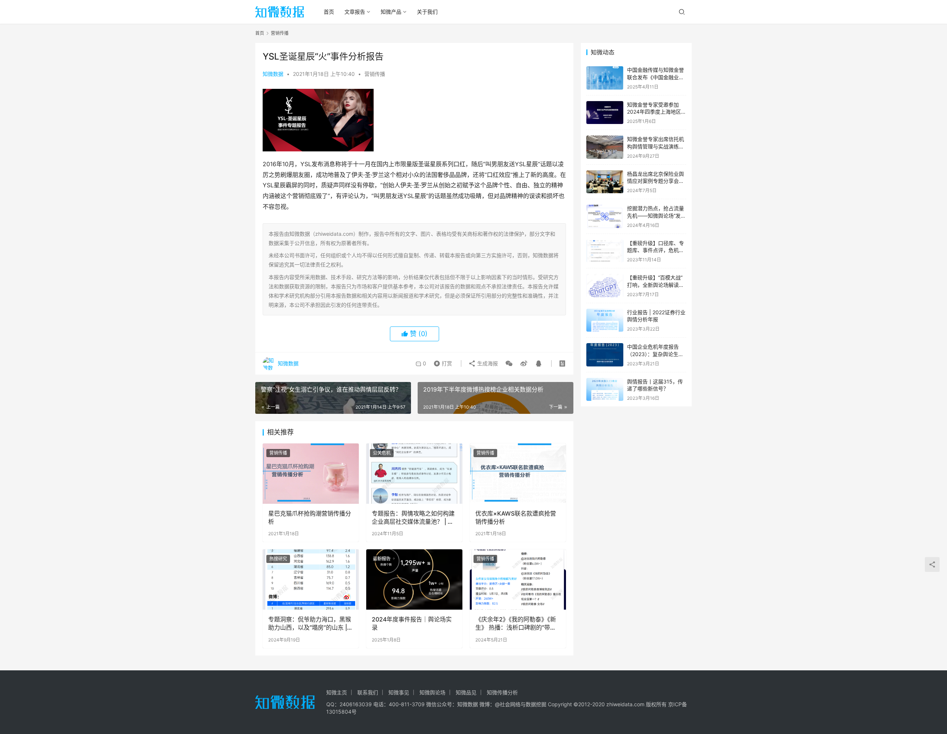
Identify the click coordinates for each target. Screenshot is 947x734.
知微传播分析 (502, 692)
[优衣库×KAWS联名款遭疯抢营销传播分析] (518, 473)
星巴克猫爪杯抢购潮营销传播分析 (309, 517)
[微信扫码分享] (509, 363)
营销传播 (374, 74)
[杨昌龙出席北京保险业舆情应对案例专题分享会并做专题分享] (604, 182)
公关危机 (382, 453)
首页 (329, 12)
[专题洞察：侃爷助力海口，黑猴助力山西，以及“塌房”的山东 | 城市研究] (311, 579)
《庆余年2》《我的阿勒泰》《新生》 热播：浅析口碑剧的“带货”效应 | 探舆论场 (516, 624)
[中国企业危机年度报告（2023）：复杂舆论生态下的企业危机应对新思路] (604, 354)
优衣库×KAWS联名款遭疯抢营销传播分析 (515, 517)
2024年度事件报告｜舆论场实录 (412, 623)
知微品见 (466, 692)
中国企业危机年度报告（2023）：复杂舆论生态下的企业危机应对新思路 (655, 353)
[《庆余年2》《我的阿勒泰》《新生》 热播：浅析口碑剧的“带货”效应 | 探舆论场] (518, 579)
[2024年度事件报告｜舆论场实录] (414, 579)
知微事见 (398, 692)
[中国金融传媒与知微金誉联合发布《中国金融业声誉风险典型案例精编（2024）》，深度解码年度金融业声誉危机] (604, 78)
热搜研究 (278, 559)
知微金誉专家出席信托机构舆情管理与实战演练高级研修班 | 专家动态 (655, 146)
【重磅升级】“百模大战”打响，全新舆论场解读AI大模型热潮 (655, 284)
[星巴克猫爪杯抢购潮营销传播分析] (311, 473)
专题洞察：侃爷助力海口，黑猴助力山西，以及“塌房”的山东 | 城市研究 (309, 624)
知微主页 (336, 692)
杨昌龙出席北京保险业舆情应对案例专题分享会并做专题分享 (655, 181)
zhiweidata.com (625, 704)
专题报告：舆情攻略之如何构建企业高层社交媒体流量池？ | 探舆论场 (413, 518)
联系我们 (367, 692)
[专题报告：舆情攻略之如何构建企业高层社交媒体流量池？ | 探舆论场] (414, 473)
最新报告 (382, 559)
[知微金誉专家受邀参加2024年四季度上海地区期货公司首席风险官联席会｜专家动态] (604, 112)
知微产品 (391, 12)
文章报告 (354, 12)
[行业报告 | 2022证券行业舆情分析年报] (604, 320)
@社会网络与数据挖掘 (520, 704)
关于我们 (427, 12)
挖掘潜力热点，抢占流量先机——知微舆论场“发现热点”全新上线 (656, 215)
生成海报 (487, 363)
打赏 (441, 361)
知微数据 (273, 74)
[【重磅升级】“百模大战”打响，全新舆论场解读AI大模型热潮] (604, 285)
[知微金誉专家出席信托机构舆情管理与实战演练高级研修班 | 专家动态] (604, 147)
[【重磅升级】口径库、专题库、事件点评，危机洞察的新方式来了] (604, 251)
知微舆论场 (432, 692)
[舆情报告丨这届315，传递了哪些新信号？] (604, 389)
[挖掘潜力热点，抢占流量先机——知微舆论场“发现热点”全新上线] (604, 216)
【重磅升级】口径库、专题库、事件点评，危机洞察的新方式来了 (655, 250)
